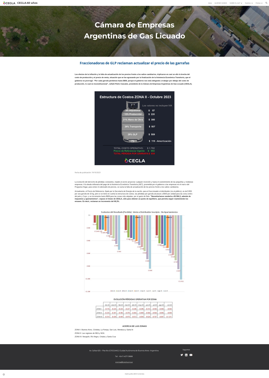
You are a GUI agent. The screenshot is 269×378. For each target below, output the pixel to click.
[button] (266, 2)
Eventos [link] (248, 3)
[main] (134, 31)
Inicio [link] (210, 3)
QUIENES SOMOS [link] (221, 3)
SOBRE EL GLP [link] (235, 3)
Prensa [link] (258, 3)
